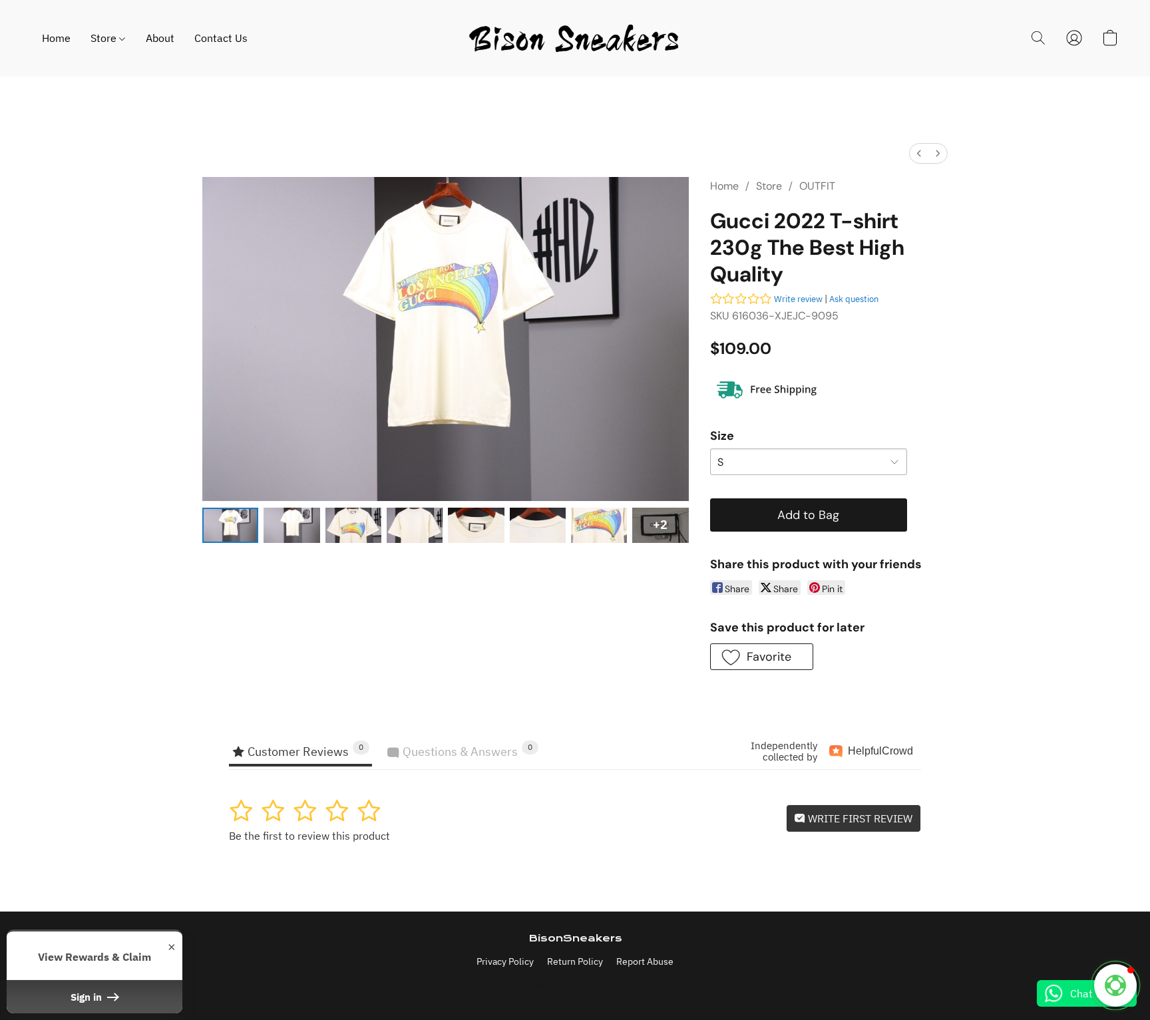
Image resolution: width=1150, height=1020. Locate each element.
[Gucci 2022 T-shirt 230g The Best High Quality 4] (476, 526)
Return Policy (575, 961)
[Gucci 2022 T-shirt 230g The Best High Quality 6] (599, 526)
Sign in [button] (87, 996)
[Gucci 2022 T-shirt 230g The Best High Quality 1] (291, 526)
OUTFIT (817, 186)
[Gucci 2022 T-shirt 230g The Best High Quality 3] (415, 526)
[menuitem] (919, 153)
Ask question (853, 299)
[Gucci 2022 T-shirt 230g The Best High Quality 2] (353, 526)
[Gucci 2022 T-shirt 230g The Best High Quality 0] (230, 526)
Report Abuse (644, 961)
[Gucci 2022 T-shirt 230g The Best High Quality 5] (538, 526)
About (160, 38)
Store (105, 38)
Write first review (858, 818)
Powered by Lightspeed (575, 985)
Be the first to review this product (309, 835)
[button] (574, 38)
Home (56, 38)
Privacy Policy (505, 961)
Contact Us (221, 38)
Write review (798, 299)
